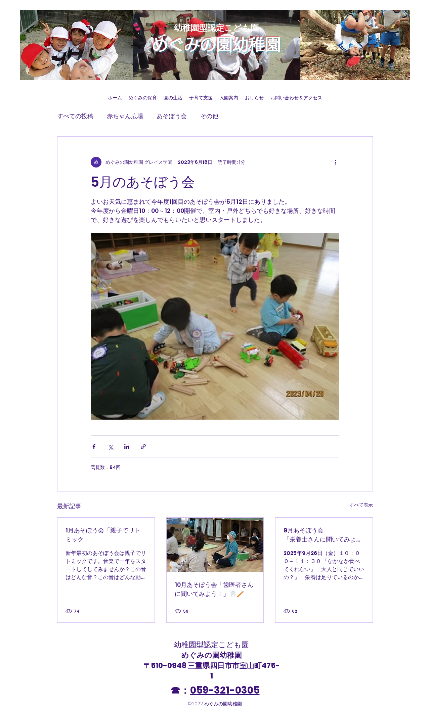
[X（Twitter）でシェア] (110, 446)
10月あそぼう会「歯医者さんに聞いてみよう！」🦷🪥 (214, 589)
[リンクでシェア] (143, 446)
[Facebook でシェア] (94, 446)
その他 (209, 116)
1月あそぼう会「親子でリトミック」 (103, 535)
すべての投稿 (75, 116)
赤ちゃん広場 (125, 116)
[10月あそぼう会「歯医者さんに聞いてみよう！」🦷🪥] (215, 545)
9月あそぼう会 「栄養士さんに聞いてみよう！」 (324, 535)
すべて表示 (361, 505)
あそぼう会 (172, 116)
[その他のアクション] (335, 162)
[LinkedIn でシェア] (127, 446)
